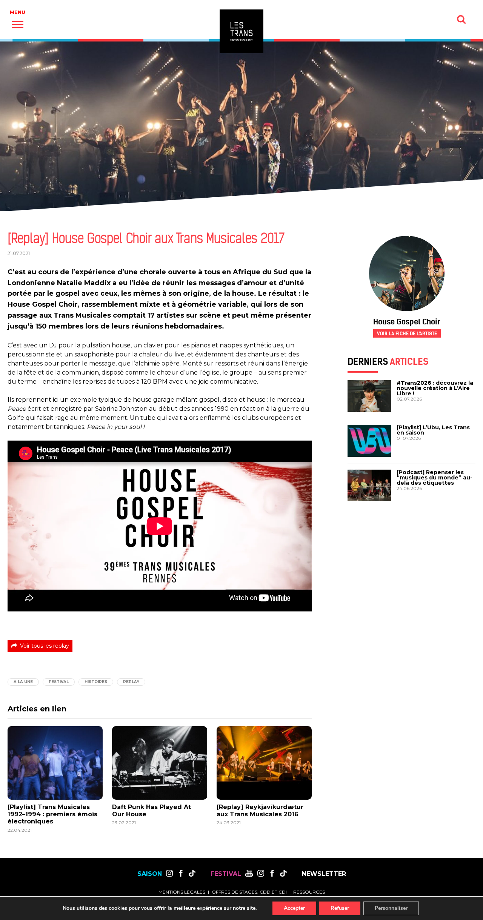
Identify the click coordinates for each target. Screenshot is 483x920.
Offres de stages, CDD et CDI (249, 892)
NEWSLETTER (324, 874)
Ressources (309, 892)
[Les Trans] (241, 31)
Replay (131, 681)
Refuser (340, 908)
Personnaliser (391, 908)
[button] (18, 24)
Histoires (96, 681)
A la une (23, 681)
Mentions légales (181, 892)
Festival (59, 681)
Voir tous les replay (44, 645)
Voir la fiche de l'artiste (407, 333)
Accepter (294, 908)
